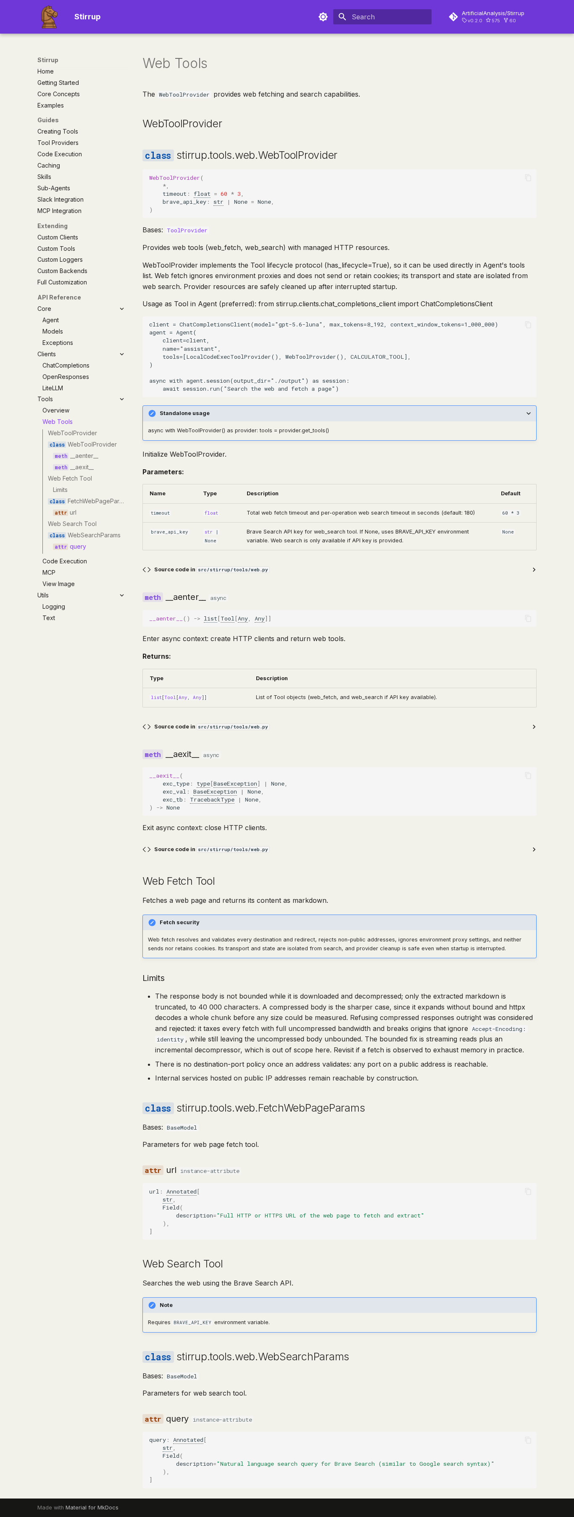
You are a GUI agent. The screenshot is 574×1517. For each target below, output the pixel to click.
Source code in (211, 569)
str (218, 201)
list (210, 618)
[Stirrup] (49, 17)
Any (243, 618)
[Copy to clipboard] (528, 178)
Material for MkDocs (92, 1507)
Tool (227, 618)
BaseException (235, 783)
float (202, 193)
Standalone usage (185, 413)
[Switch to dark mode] (323, 16)
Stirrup (47, 59)
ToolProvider (187, 230)
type (203, 783)
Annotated (181, 1191)
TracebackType (212, 799)
